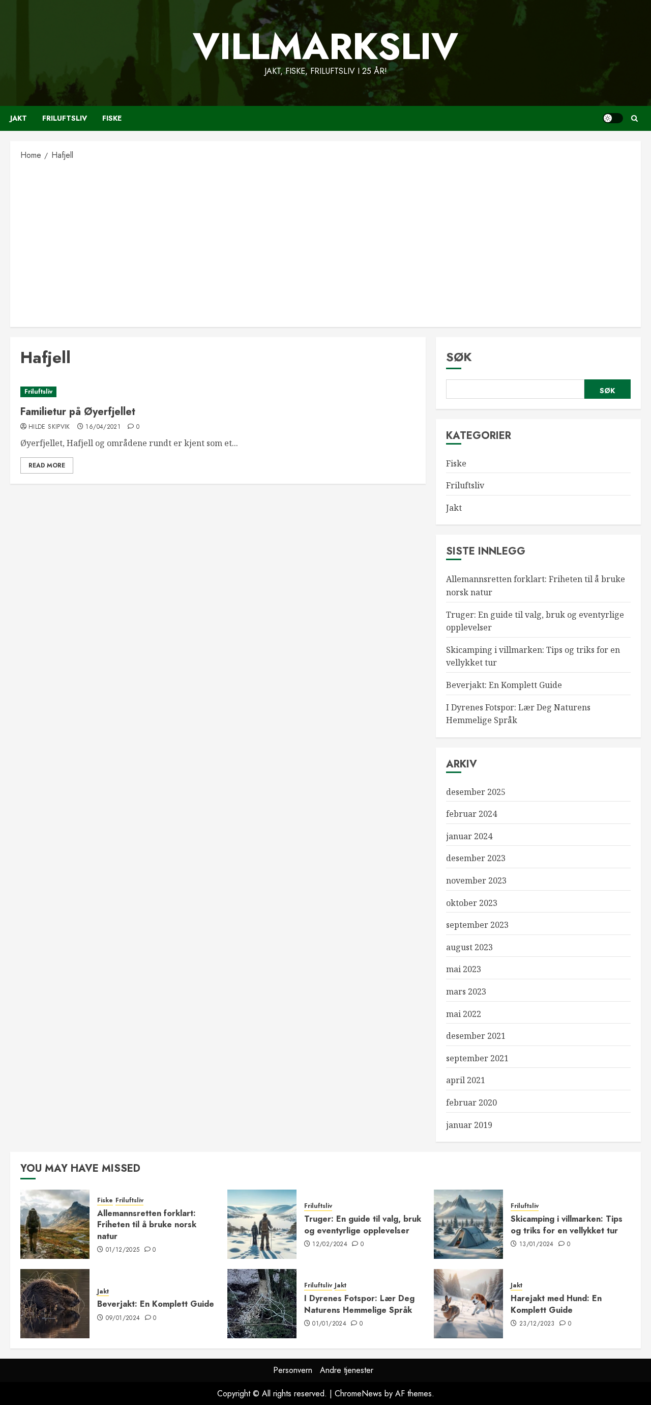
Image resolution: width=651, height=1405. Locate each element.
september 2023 (477, 924)
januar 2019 (469, 1125)
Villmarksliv (325, 46)
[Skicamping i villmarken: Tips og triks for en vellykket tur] (468, 1224)
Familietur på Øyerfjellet (77, 411)
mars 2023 (466, 991)
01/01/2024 (329, 1324)
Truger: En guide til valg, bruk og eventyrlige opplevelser (362, 1224)
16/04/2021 (103, 427)
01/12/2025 (123, 1250)
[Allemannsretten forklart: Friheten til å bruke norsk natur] (55, 1224)
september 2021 (477, 1058)
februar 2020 (471, 1102)
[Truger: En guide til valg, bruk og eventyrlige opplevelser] (262, 1224)
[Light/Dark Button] (613, 118)
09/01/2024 (123, 1318)
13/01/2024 (536, 1245)
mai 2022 (463, 1014)
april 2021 (465, 1080)
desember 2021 (476, 1035)
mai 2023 (463, 969)
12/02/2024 (329, 1245)
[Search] (634, 118)
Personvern (292, 1370)
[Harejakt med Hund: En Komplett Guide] (468, 1303)
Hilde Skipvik (49, 427)
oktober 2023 (471, 902)
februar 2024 (471, 813)
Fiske (112, 118)
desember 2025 (476, 791)
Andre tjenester (346, 1370)
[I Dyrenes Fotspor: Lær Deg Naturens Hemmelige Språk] (262, 1303)
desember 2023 (476, 858)
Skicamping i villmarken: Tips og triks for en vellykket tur (567, 1224)
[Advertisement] (325, 243)
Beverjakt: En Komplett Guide (504, 685)
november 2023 (476, 880)
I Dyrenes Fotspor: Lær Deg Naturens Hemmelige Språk (359, 1303)
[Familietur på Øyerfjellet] (218, 392)
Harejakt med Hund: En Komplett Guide (556, 1303)
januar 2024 (469, 836)
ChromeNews (358, 1393)
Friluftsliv (64, 118)
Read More (46, 465)
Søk (459, 357)
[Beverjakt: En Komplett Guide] (55, 1303)
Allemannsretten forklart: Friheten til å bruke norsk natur (146, 1224)
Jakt (18, 118)
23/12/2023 (537, 1324)
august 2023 (469, 947)
